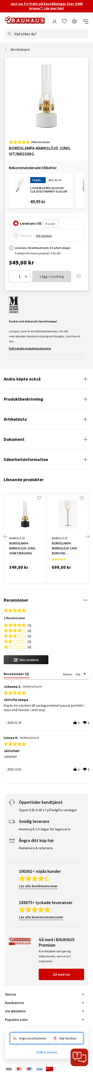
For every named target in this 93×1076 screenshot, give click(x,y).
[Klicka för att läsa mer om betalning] (33, 1069)
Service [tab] (10, 994)
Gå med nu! (61, 974)
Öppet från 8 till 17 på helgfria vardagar (48, 810)
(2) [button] (29, 625)
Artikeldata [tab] (15, 419)
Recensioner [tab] (16, 600)
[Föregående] (5, 536)
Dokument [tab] (14, 439)
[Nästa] (87, 536)
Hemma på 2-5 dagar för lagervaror (45, 829)
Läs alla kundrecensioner (38, 886)
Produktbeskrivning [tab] (23, 399)
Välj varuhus (44, 235)
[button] (26, 659)
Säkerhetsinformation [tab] (26, 459)
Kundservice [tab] (14, 1002)
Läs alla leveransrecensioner (41, 917)
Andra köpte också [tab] (22, 379)
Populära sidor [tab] (16, 1019)
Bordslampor (20, 49)
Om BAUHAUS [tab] (15, 1011)
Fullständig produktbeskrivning (30, 348)
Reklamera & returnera (36, 848)
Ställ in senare (46, 1052)
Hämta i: (27, 235)
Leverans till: (31, 223)
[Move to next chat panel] (79, 1057)
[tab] (16, 675)
